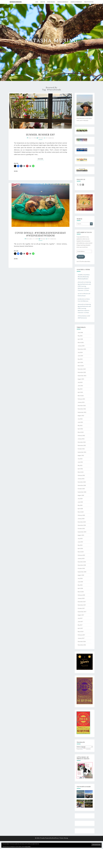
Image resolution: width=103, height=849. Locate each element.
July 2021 (80, 458)
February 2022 (81, 435)
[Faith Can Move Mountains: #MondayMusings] (80, 794)
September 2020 (82, 492)
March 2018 (81, 591)
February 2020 (81, 515)
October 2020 (81, 488)
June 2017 (80, 621)
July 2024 (80, 352)
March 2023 (81, 395)
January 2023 (81, 402)
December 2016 (82, 641)
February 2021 (81, 475)
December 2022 (82, 405)
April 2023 (80, 392)
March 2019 (81, 552)
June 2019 (80, 542)
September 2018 (82, 572)
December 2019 (82, 522)
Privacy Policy (28, 846)
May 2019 (80, 545)
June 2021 (80, 462)
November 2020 (82, 485)
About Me (42, 2)
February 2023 (81, 399)
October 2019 (81, 528)
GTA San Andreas (82, 316)
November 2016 (82, 645)
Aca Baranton (81, 299)
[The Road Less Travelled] (89, 804)
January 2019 (81, 558)
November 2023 (82, 372)
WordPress (55, 838)
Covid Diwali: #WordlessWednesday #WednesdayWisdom (40, 234)
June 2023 (80, 385)
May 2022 (80, 425)
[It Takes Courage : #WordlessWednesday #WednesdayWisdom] (80, 804)
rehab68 (80, 274)
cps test (80, 293)
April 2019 (80, 548)
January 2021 (81, 478)
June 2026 (80, 332)
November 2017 (82, 605)
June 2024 (80, 355)
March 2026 (81, 342)
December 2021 (82, 442)
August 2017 (81, 615)
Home (36, 2)
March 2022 (81, 432)
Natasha (40, 138)
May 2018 (80, 585)
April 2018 (80, 588)
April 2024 (80, 362)
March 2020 (81, 512)
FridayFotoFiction (88, 2)
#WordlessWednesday (62, 2)
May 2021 (80, 465)
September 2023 (82, 375)
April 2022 (80, 429)
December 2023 (82, 369)
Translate (88, 749)
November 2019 (82, 525)
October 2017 (81, 608)
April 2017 (80, 628)
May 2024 (80, 359)
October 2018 (81, 568)
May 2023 (80, 389)
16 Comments (50, 138)
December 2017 (82, 601)
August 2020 (81, 495)
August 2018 (81, 575)
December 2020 (82, 482)
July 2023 (80, 382)
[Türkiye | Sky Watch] (89, 794)
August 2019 (81, 535)
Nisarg (66, 838)
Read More (41, 159)
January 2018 (81, 598)
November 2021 (82, 445)
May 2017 (80, 625)
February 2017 (81, 635)
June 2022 (80, 422)
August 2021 (81, 455)
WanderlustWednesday (76, 2)
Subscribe (80, 256)
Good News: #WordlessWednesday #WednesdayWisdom (84, 276)
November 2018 (82, 565)
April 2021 (80, 468)
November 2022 (82, 409)
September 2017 (82, 611)
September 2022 (82, 412)
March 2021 (81, 472)
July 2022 (80, 419)
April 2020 (80, 508)
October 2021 (81, 449)
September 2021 (82, 452)
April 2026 (80, 339)
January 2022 (81, 439)
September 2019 (82, 532)
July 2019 (80, 538)
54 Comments (52, 238)
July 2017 (80, 618)
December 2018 (82, 562)
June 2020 (80, 502)
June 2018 (80, 581)
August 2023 (81, 379)
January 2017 (81, 638)
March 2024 (81, 365)
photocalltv (81, 282)
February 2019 (81, 555)
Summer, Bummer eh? (40, 134)
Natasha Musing (16, 2)
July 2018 (80, 578)
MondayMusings (51, 2)
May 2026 (80, 336)
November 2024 (82, 349)
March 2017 (81, 631)
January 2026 (81, 346)
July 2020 (80, 498)
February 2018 (81, 595)
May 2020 (80, 505)
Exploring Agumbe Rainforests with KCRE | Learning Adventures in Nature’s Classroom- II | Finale (84, 286)
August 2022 (81, 415)
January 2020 (81, 518)
